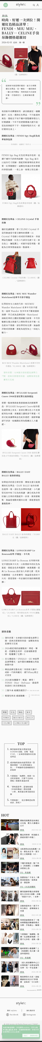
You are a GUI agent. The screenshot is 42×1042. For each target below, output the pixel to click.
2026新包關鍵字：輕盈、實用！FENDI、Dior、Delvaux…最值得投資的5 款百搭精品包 (22, 682)
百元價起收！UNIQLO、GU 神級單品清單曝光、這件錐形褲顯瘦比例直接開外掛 (22, 661)
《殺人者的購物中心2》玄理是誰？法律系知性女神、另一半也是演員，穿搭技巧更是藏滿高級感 (30, 965)
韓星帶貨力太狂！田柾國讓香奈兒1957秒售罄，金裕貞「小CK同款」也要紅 (29, 979)
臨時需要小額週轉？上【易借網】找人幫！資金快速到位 (29, 951)
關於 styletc (12, 1010)
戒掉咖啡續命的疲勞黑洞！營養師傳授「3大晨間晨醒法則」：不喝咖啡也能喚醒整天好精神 (22, 766)
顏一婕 (22, 42)
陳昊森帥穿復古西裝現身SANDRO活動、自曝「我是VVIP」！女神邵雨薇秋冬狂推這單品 (23, 753)
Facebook (14, 1014)
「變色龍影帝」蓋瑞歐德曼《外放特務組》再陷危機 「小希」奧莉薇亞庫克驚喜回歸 (22, 790)
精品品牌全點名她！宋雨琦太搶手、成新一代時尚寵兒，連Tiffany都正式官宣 (22, 672)
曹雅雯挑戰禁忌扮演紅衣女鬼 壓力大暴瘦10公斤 (29, 823)
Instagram (31, 1014)
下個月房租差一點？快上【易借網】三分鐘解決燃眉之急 (29, 866)
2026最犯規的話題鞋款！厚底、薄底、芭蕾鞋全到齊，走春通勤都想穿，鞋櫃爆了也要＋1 (21, 651)
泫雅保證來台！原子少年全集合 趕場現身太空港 (29, 908)
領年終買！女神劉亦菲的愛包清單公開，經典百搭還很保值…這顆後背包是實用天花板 (21, 376)
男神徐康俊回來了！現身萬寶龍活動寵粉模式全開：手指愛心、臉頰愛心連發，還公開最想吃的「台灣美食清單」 (29, 922)
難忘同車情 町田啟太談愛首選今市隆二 (29, 836)
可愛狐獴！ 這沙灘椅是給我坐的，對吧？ (22, 801)
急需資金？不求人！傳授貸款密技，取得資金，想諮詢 (29, 880)
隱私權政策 (9, 1029)
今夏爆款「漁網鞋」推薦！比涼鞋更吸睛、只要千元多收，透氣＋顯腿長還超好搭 (22, 778)
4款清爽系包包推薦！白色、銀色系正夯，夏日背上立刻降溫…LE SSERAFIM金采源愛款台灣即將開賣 (30, 851)
